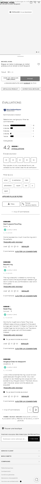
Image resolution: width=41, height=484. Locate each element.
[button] (36, 479)
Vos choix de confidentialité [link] (10, 481)
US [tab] (12, 72)
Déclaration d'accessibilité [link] (9, 478)
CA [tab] (9, 72)
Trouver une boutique (13, 428)
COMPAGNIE (5, 461)
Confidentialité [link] (5, 471)
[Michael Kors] (7, 2)
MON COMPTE (6, 456)
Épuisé (30, 79)
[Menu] (39, 2)
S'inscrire (33, 439)
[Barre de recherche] (35, 2)
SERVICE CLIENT (7, 451)
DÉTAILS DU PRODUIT (10, 89)
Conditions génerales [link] (7, 474)
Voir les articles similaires (10, 78)
